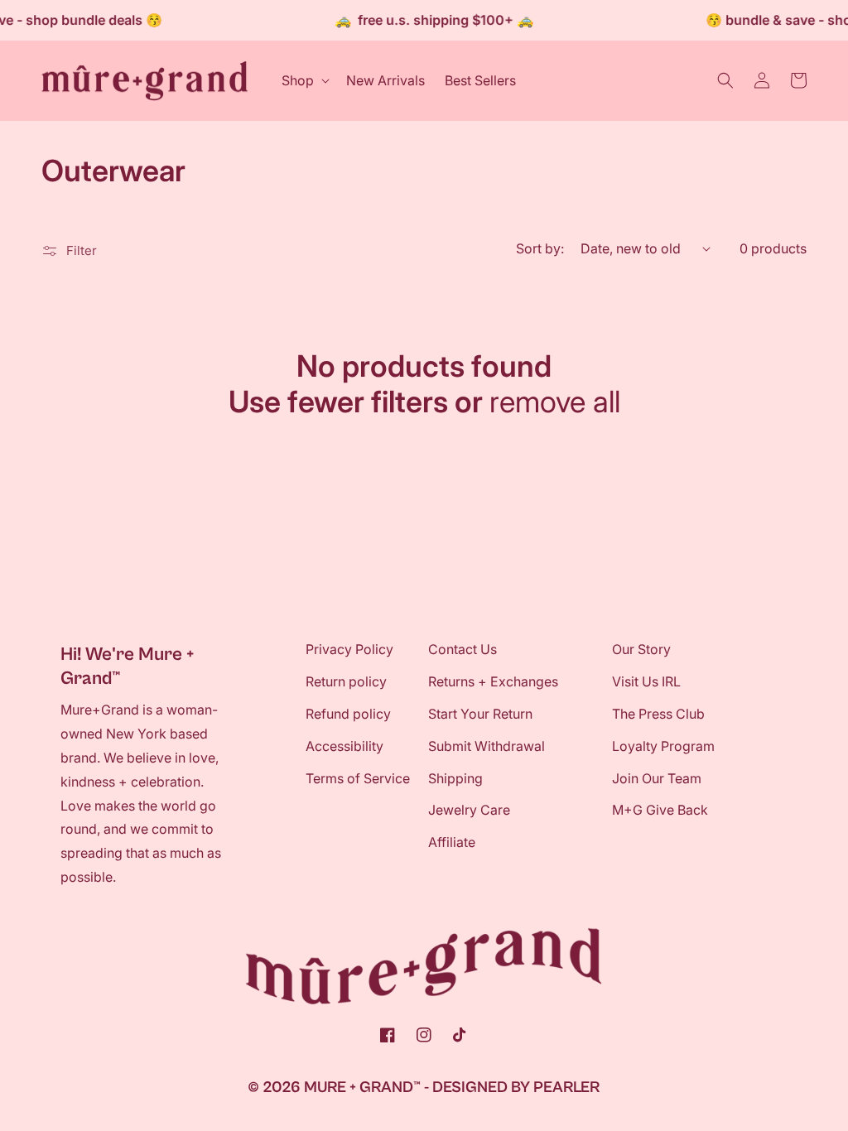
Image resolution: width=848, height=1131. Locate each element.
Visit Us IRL (646, 681)
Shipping (455, 778)
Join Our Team (656, 778)
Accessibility (344, 746)
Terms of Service (358, 778)
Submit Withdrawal (486, 746)
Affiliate (451, 842)
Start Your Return (480, 713)
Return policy (346, 681)
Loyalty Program (663, 746)
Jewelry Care (469, 809)
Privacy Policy (349, 649)
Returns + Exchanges (493, 681)
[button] (304, 80)
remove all (554, 402)
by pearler (555, 1087)
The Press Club (658, 713)
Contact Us (462, 649)
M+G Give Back (660, 809)
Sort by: (540, 248)
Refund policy (348, 713)
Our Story (641, 649)
